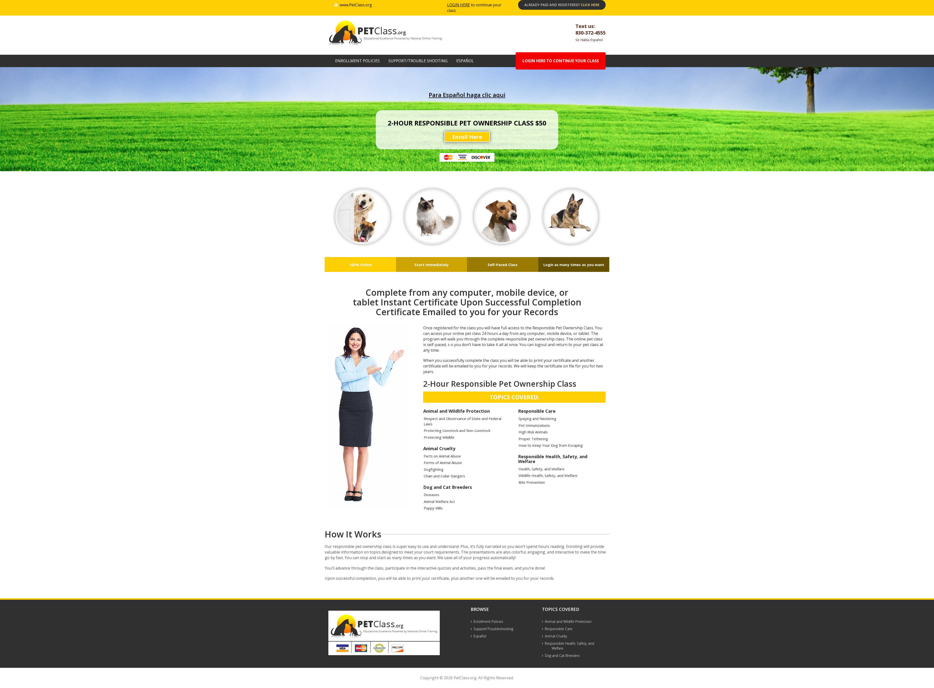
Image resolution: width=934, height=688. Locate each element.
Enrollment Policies (357, 60)
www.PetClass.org (356, 5)
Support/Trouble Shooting (418, 60)
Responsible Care (558, 628)
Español (465, 60)
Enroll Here (467, 136)
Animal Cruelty (556, 636)
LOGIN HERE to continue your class (560, 60)
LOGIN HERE (458, 5)
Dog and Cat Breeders (562, 655)
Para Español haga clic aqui (467, 95)
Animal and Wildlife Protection (568, 621)
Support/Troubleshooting (493, 628)
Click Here (590, 4)
